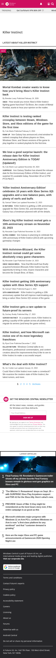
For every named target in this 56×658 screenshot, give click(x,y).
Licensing (7, 612)
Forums (6, 624)
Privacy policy (9, 589)
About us (7, 618)
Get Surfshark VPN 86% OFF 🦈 (30, 10)
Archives (36, 384)
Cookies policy (9, 595)
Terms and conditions (12, 577)
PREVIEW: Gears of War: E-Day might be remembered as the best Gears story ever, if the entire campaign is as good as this (28, 507)
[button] (52, 4)
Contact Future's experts (13, 583)
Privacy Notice (37, 424)
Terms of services (35, 422)
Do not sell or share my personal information (22, 641)
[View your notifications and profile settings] (41, 4)
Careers (6, 606)
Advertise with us (10, 629)
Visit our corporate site (13, 558)
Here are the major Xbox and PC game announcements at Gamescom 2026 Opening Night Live (27, 538)
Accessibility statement (13, 600)
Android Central (10, 635)
